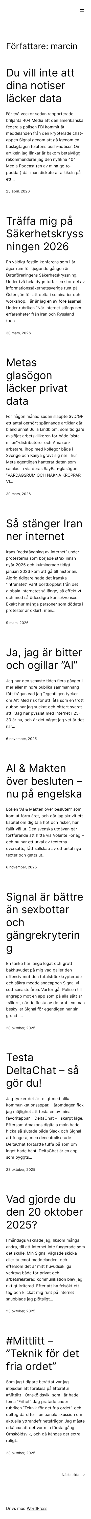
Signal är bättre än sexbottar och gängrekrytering (44, 922)
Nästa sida (73, 1474)
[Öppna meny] (82, 10)
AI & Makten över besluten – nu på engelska (44, 781)
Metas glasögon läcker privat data (37, 381)
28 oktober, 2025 (20, 1028)
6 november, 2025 (21, 738)
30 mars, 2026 (18, 333)
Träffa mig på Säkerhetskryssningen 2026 (44, 234)
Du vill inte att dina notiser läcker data (40, 85)
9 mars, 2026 (17, 622)
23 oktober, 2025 (20, 1169)
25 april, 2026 (18, 191)
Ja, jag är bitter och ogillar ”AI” (44, 658)
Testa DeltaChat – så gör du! (42, 1070)
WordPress (37, 1508)
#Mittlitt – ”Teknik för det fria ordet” (42, 1353)
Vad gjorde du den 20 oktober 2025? (44, 1212)
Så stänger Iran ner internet (44, 529)
